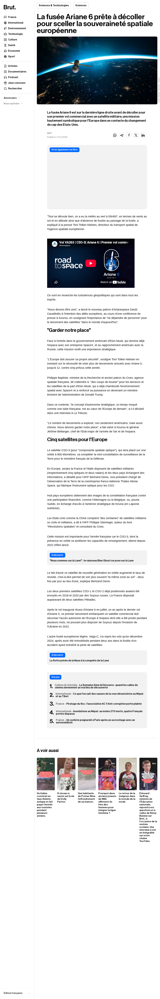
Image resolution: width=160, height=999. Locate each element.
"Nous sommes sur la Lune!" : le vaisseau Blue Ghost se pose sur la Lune (92, 560)
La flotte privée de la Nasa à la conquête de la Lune (79, 660)
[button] (17, 993)
